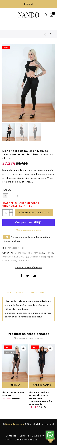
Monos (49, 252)
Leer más (15, 385)
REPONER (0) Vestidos (27, 256)
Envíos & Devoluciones (28, 267)
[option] (28, 83)
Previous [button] (8, 85)
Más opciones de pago (28, 229)
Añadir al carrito (34, 212)
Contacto (11, 435)
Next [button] (44, 85)
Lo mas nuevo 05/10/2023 (29, 252)
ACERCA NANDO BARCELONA (26, 292)
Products (7, 256)
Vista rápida (23, 348)
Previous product (43, 34)
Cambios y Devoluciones (33, 435)
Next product (51, 34)
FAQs (9, 439)
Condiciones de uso (26, 439)
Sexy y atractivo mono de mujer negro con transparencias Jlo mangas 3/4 (40, 398)
